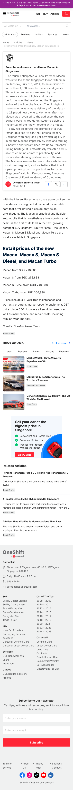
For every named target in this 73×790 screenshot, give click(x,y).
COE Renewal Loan (13, 655)
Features (52, 34)
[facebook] (48, 184)
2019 (48, 619)
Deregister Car (11, 616)
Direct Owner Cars (46, 645)
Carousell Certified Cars (16, 641)
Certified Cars (44, 641)
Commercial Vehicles (47, 660)
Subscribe (36, 742)
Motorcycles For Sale (48, 668)
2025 (48, 631)
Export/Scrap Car (12, 608)
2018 (39, 619)
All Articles (11, 26)
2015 (48, 612)
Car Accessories (45, 664)
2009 (48, 600)
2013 (48, 608)
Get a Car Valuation (13, 612)
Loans (6, 659)
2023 (48, 627)
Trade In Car (9, 619)
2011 (48, 604)
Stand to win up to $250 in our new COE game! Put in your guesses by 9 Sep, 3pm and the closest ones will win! (36, 4)
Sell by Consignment (14, 604)
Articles (18, 42)
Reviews (25, 34)
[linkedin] (64, 184)
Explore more (59, 343)
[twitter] (56, 184)
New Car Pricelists (13, 630)
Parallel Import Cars (47, 657)
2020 (39, 623)
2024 (39, 631)
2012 (39, 608)
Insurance (8, 663)
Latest (8, 351)
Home (6, 42)
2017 (48, 616)
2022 (39, 627)
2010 (39, 604)
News (65, 34)
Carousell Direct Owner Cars (18, 645)
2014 (39, 612)
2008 (39, 600)
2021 (48, 623)
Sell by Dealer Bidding (15, 600)
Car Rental (42, 653)
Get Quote (25, 454)
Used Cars (42, 649)
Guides (39, 34)
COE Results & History (15, 673)
